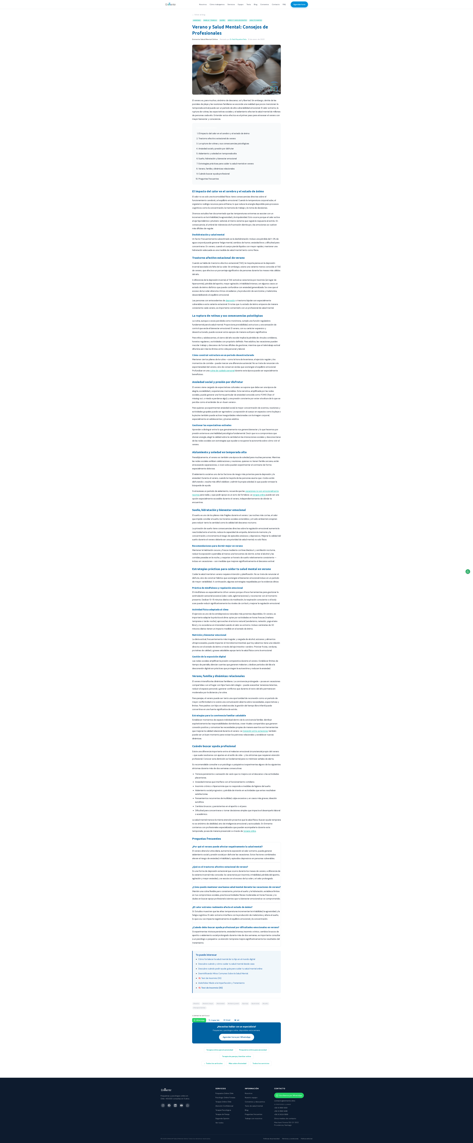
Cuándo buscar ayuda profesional (213, 173)
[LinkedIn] (175, 1105)
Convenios (264, 4)
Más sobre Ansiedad (237, 1063)
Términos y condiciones (290, 1139)
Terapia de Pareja (222, 1114)
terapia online (259, 494)
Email (228, 1020)
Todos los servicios (261, 1063)
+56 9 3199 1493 (280, 1108)
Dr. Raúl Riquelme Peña (238, 39)
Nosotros (203, 4)
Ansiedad (197, 20)
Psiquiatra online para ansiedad (253, 1050)
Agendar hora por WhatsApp (236, 1037)
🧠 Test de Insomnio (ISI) (209, 978)
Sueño (222, 20)
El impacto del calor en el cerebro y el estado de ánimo (224, 133)
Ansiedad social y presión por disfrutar (216, 148)
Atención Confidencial (224, 1106)
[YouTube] (181, 1105)
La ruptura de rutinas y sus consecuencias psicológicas (223, 143)
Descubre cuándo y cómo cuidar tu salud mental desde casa (226, 964)
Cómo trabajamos (217, 4)
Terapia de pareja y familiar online (236, 1056)
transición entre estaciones (255, 731)
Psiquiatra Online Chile (224, 1093)
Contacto (276, 4)
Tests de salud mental (254, 1106)
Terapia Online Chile (223, 1102)
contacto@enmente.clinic (284, 1101)
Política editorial (306, 1139)
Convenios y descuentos (255, 1102)
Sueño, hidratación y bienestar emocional (217, 158)
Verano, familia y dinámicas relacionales (216, 168)
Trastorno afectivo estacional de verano (217, 138)
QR (238, 1020)
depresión (230, 300)
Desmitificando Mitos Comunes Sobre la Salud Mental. (223, 973)
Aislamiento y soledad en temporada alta (217, 153)
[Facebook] (169, 1105)
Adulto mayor (256, 20)
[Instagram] (163, 1105)
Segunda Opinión (222, 1118)
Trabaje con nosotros (253, 1118)
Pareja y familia (210, 20)
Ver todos (219, 1123)
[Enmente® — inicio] (170, 4)
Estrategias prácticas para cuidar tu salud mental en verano (226, 163)
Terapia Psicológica (223, 1110)
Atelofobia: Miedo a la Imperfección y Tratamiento (221, 983)
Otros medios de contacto (285, 1118)
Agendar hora (299, 4)
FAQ (284, 4)
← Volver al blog (198, 15)
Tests (248, 4)
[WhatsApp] (187, 1105)
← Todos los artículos (213, 1063)
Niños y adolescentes (237, 20)
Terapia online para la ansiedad (219, 1050)
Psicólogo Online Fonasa (225, 1097)
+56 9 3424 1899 (281, 1114)
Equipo (241, 4)
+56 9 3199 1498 (280, 1111)
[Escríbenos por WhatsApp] (468, 571)
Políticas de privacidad (271, 1139)
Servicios (231, 4)
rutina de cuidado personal (222, 370)
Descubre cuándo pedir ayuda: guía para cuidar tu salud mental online (230, 968)
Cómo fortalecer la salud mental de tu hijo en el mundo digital (226, 959)
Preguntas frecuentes (208, 178)
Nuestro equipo (251, 1097)
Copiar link (215, 1020)
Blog (255, 4)
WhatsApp (200, 1020)
